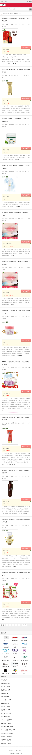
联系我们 (18, 750)
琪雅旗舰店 (4, 680)
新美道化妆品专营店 (6, 723)
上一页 (2, 625)
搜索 (30, 9)
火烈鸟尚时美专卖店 (6, 740)
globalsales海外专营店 (6, 720)
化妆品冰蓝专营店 (5, 690)
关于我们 (11, 750)
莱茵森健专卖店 (5, 696)
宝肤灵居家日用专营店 (6, 736)
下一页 (24, 625)
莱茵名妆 (7, 75)
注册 (6, 1)
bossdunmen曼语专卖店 (7, 733)
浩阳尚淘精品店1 (9, 218)
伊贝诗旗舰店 (4, 693)
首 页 (3, 5)
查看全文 (13, 63)
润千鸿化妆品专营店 (6, 743)
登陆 (2, 1)
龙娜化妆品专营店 (5, 703)
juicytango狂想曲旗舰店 (7, 726)
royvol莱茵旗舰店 (9, 24)
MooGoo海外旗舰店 (6, 700)
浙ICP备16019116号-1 (16, 753)
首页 (11, 13)
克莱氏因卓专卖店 (5, 710)
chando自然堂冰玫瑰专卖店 (8, 730)
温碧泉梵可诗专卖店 (6, 706)
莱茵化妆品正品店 (10, 124)
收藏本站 (29, 1)
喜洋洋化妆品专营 (5, 716)
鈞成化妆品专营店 (5, 686)
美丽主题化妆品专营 (6, 713)
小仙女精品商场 (9, 267)
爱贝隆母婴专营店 (5, 683)
